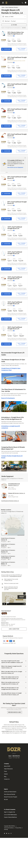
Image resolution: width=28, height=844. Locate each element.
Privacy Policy (18, 827)
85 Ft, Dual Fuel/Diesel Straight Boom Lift (17, 202)
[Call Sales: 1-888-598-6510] (23, 2)
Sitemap (6, 829)
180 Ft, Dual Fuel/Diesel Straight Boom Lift (14, 328)
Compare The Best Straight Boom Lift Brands (12, 456)
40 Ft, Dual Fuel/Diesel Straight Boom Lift (17, 58)
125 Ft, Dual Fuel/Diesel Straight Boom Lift (14, 252)
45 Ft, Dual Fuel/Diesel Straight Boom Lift (17, 84)
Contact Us (7, 779)
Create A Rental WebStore (10, 817)
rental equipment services (15, 576)
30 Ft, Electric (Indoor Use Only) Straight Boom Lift (15, 33)
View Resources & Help (14, 712)
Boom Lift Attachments (8, 398)
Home (3, 7)
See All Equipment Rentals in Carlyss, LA (10, 500)
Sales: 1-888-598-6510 (14, 756)
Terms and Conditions (9, 827)
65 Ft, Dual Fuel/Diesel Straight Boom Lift (17, 135)
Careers (6, 774)
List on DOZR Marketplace (10, 814)
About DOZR (7, 766)
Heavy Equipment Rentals (11, 7)
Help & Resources (8, 768)
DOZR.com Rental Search (10, 791)
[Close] (25, 157)
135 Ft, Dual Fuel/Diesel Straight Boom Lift (14, 277)
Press (5, 771)
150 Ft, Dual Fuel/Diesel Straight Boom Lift (14, 302)
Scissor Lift (16, 493)
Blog (5, 776)
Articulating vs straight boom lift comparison (10, 427)
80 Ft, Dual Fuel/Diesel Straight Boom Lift (17, 177)
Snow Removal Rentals (9, 794)
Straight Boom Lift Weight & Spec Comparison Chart (10, 369)
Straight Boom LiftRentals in (8, 539)
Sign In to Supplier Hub (9, 812)
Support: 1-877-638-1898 (14, 757)
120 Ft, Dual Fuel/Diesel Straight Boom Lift (14, 227)
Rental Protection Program (10, 797)
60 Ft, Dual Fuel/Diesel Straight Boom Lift (17, 109)
